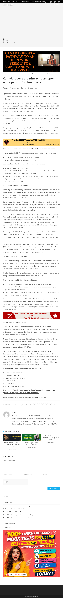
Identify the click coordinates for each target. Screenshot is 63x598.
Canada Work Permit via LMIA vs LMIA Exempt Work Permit (17, 512)
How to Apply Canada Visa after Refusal (31, 443)
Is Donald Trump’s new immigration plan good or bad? (51, 437)
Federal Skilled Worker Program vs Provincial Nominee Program (19, 515)
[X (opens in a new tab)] (45, 2)
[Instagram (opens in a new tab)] (55, 2)
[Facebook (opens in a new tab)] (51, 2)
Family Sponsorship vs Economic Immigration (14, 509)
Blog (24, 88)
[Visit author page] (6, 414)
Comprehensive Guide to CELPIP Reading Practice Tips (12, 444)
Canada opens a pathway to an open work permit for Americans (26, 42)
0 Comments (33, 88)
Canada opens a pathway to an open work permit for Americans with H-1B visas (26, 397)
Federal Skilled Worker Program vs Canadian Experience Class (18, 518)
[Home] (3, 42)
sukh (6, 88)
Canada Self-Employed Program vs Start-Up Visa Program (17, 506)
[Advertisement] (31, 25)
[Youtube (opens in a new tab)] (58, 2)
